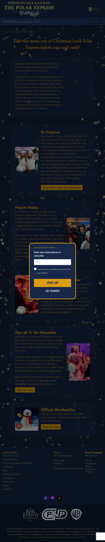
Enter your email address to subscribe (47, 254)
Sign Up (52, 283)
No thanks (52, 291)
